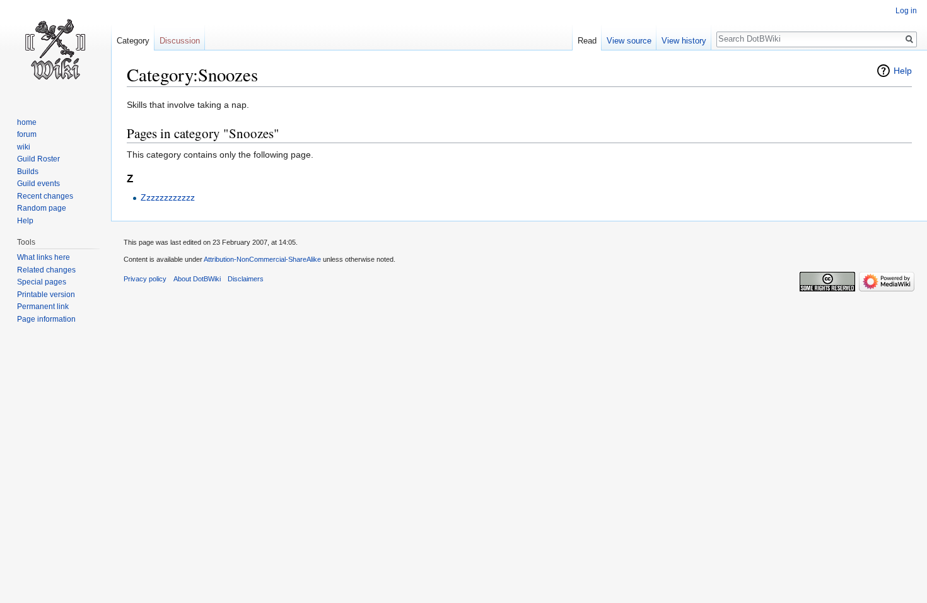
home (27, 122)
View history (684, 40)
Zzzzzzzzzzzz (168, 197)
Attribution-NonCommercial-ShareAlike (262, 259)
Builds (27, 171)
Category (133, 40)
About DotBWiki (197, 279)
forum (27, 134)
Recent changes (45, 196)
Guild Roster (38, 159)
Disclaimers (246, 279)
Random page (41, 208)
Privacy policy (145, 279)
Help (903, 71)
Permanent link (43, 306)
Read (587, 40)
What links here (43, 257)
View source (629, 40)
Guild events (38, 183)
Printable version (46, 294)
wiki (23, 147)
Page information (46, 319)
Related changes (46, 270)
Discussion (180, 40)
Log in (906, 10)
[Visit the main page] (55, 50)
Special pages (41, 282)
